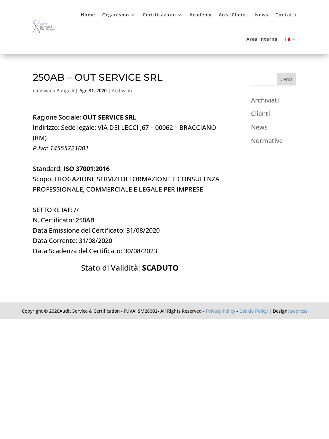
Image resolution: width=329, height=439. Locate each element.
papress (298, 311)
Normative (267, 140)
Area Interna (262, 39)
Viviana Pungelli (57, 90)
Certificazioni (159, 15)
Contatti (285, 15)
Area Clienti (233, 15)
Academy (201, 15)
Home (88, 15)
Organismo (115, 15)
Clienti (260, 113)
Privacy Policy (220, 311)
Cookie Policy (253, 311)
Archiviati (122, 90)
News (261, 15)
